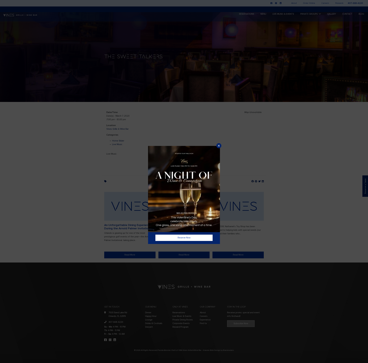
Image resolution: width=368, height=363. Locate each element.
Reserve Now (184, 237)
